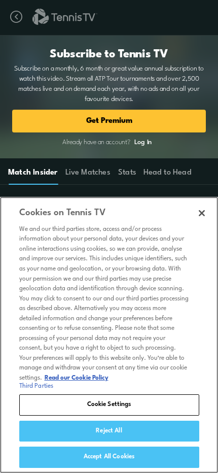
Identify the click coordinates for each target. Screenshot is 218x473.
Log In (143, 142)
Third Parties (36, 386)
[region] (109, 335)
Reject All (109, 431)
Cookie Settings (109, 404)
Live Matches (87, 173)
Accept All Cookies (109, 457)
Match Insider (33, 173)
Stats (127, 173)
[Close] (202, 213)
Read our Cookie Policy (76, 378)
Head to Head (167, 173)
